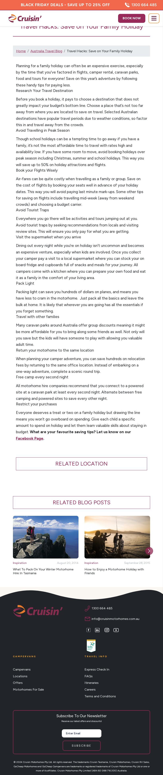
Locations (20, 676)
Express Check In (96, 669)
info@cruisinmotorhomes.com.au (115, 619)
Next (149, 551)
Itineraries (91, 683)
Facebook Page (29, 438)
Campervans (22, 669)
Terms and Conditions (100, 696)
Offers (18, 683)
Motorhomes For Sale (28, 689)
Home (21, 51)
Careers (90, 689)
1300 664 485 (144, 5)
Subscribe (81, 745)
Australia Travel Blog (46, 51)
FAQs (88, 676)
